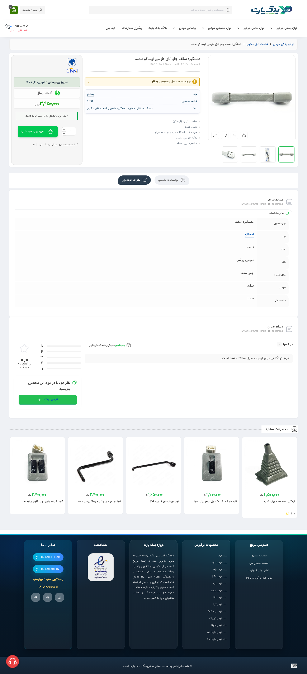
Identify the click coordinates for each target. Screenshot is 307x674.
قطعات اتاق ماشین (257, 44)
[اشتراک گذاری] (244, 135)
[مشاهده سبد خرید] (13, 10)
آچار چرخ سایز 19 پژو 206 (164, 501)
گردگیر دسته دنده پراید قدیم (279, 501)
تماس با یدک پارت (259, 570)
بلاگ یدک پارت (157, 28)
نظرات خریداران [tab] (131, 180)
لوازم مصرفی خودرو (219, 28)
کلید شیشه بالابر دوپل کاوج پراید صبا (42, 501)
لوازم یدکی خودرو (287, 28)
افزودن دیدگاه (50, 399)
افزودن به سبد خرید (32, 131)
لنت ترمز (222, 555)
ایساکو (249, 234)
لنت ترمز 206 (219, 569)
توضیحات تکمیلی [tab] (168, 180)
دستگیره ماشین (117, 108)
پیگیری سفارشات (132, 28)
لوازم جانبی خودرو (254, 28)
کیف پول (110, 28)
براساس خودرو (187, 28)
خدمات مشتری (259, 555)
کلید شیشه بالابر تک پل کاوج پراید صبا (215, 501)
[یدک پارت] (272, 10)
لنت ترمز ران (220, 597)
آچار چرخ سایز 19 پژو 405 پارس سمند (99, 501)
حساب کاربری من (259, 563)
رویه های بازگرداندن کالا (259, 578)
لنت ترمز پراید (219, 563)
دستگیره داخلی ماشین (140, 108)
